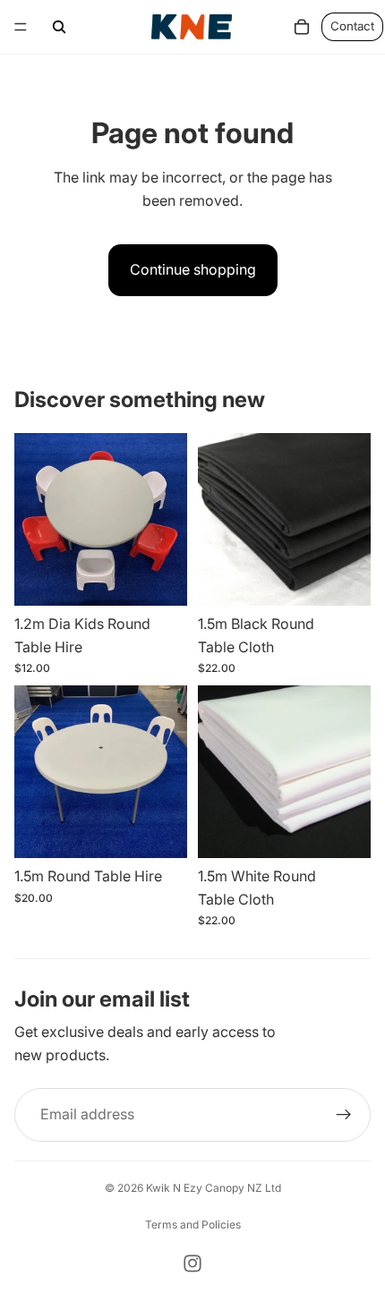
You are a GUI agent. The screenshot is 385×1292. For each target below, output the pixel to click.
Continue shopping (193, 269)
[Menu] (20, 26)
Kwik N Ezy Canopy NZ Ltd (213, 1187)
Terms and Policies (193, 1224)
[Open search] (59, 27)
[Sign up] (344, 1115)
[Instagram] (192, 1263)
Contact (352, 26)
